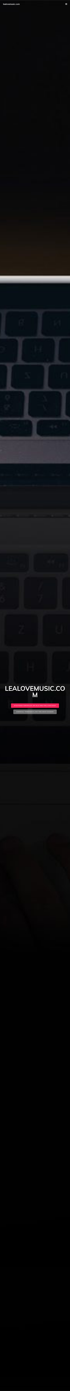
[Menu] (66, 4)
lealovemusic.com (11, 4)
